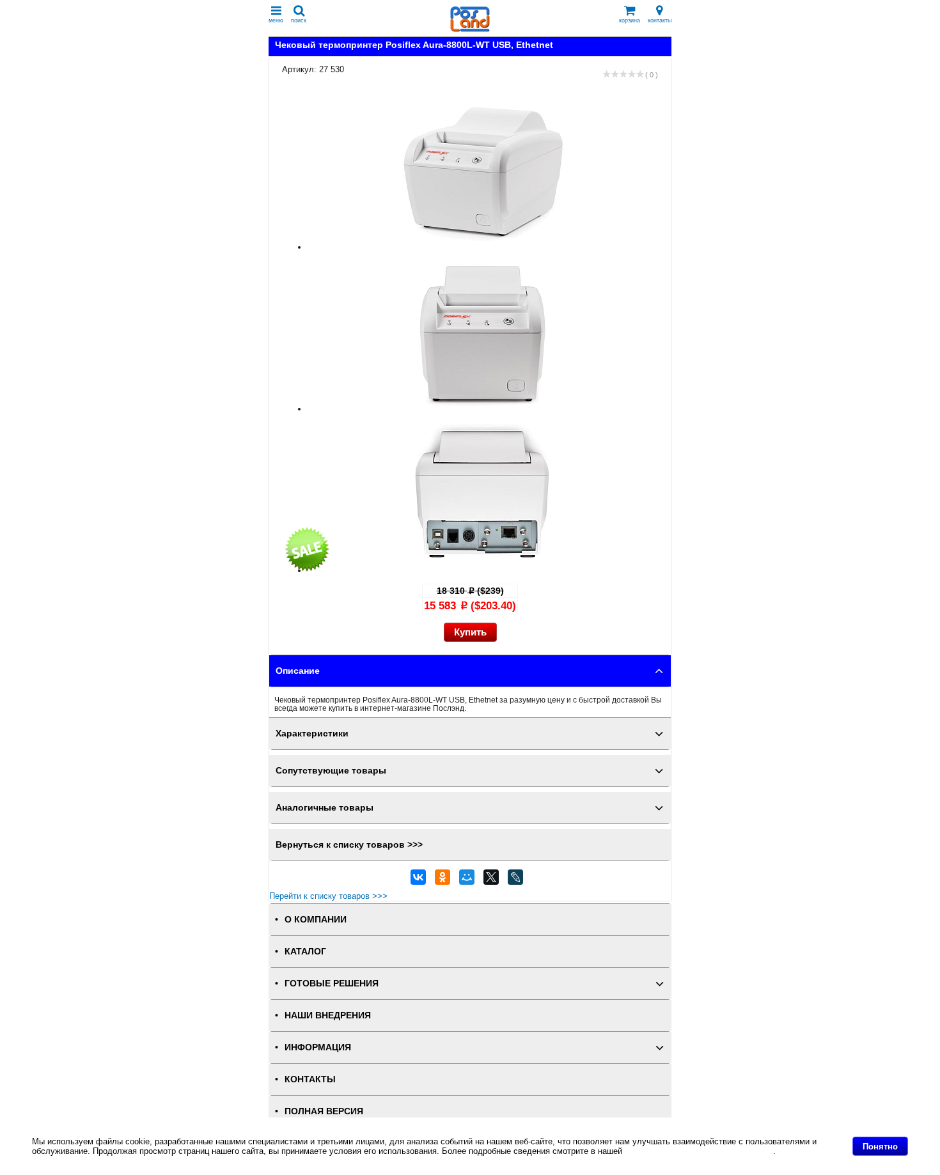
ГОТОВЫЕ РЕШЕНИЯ (332, 983)
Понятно (880, 1146)
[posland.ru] (470, 29)
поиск (298, 20)
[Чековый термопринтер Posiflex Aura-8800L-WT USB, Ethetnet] (482, 247)
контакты (659, 20)
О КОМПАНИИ (316, 919)
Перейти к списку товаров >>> (328, 896)
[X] (491, 880)
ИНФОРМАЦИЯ (318, 1047)
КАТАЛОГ (305, 951)
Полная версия (324, 1111)
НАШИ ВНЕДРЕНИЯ (328, 1015)
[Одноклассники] (442, 880)
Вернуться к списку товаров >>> (349, 845)
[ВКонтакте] (418, 880)
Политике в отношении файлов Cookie (699, 1151)
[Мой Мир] (467, 880)
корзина (629, 20)
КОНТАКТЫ (310, 1079)
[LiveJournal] (515, 880)
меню (276, 20)
